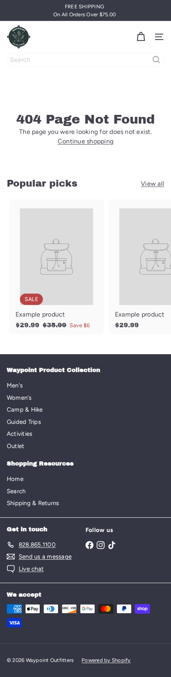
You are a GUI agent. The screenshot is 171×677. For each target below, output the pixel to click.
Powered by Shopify (106, 660)
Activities (19, 433)
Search (16, 491)
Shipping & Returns (33, 503)
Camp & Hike (25, 409)
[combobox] (85, 60)
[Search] (156, 60)
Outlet (15, 446)
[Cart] (141, 36)
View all (152, 183)
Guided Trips (24, 421)
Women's (19, 397)
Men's (15, 385)
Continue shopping (85, 141)
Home (15, 478)
